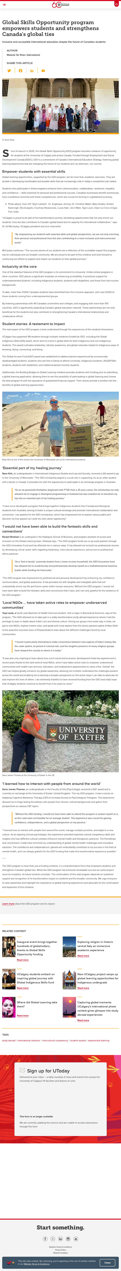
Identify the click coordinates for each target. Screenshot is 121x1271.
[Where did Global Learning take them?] (8, 1007)
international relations (29, 1040)
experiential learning (98, 1040)
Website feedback (60, 1253)
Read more (22, 960)
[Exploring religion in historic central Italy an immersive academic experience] (69, 947)
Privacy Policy (60, 1250)
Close (107, 1262)
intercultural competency (55, 1040)
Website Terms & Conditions (37, 1263)
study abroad (8, 1040)
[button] (11, 70)
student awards (78, 1040)
